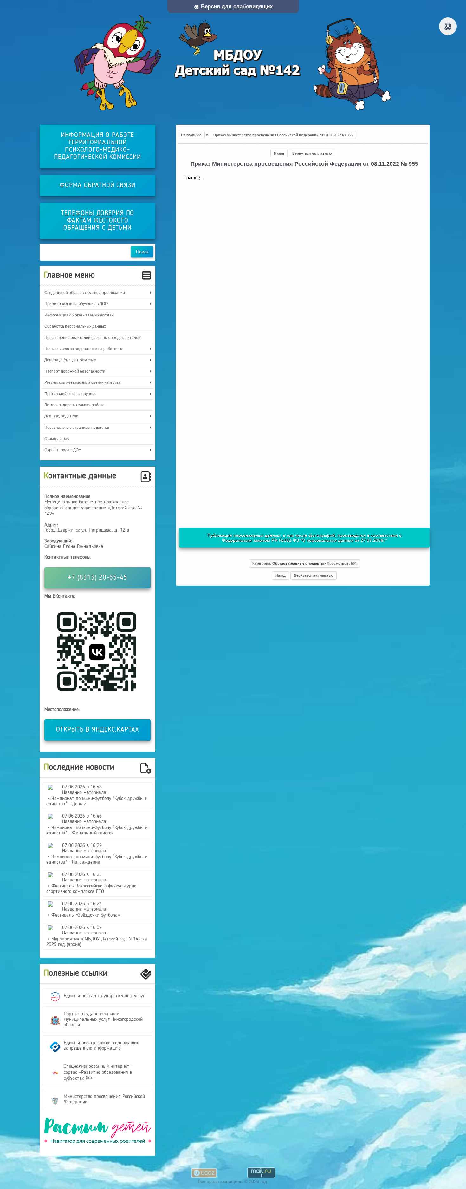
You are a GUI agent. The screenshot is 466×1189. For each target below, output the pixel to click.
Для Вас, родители (61, 416)
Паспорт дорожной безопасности (74, 371)
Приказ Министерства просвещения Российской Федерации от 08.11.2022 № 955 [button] (283, 135)
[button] (304, 563)
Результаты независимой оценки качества (82, 382)
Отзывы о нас (56, 438)
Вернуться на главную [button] (312, 153)
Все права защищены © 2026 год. (233, 1181)
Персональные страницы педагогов (76, 427)
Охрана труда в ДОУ (62, 450)
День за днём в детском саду (70, 360)
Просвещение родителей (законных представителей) (93, 337)
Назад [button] (279, 153)
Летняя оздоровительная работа (74, 405)
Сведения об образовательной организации (84, 292)
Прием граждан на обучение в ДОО (76, 304)
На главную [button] (191, 135)
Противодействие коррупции (70, 394)
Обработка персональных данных (75, 326)
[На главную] (233, 62)
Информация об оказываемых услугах (78, 315)
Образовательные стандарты (298, 563)
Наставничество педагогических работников (84, 349)
